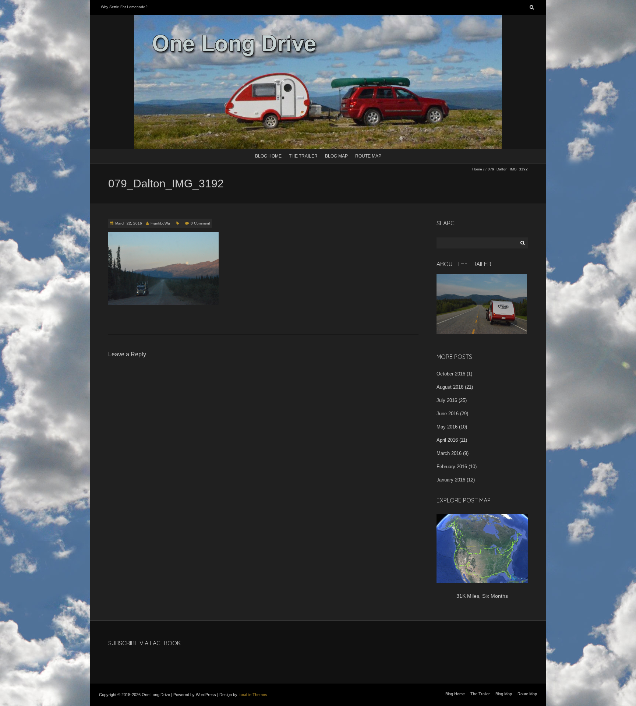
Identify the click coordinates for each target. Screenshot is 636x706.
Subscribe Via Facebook (144, 643)
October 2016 (451, 374)
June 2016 (448, 413)
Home (477, 169)
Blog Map (336, 156)
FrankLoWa (160, 223)
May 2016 (447, 427)
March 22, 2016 (128, 223)
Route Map (368, 156)
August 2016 (450, 387)
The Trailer (303, 156)
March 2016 (449, 453)
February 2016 (452, 466)
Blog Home (268, 156)
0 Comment (200, 223)
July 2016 (447, 400)
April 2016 (447, 440)
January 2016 (451, 480)
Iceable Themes (253, 694)
